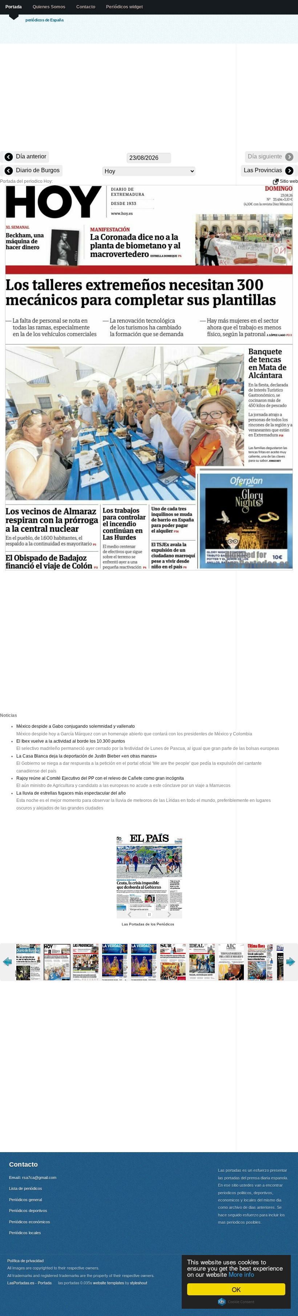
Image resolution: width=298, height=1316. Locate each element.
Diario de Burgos (37, 170)
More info (241, 1274)
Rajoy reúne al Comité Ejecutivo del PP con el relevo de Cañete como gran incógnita (100, 778)
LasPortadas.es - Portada (29, 1282)
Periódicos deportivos (28, 1210)
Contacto (85, 6)
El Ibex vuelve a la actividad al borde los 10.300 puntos (70, 741)
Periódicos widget (124, 6)
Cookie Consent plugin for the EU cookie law (236, 1302)
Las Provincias (263, 170)
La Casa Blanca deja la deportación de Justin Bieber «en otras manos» (86, 756)
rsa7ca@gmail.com (39, 1177)
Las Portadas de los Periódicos (148, 924)
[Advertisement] (149, 98)
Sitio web (288, 181)
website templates (108, 1282)
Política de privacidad (25, 1260)
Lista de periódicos (25, 1188)
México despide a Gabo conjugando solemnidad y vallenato (75, 726)
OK (236, 1289)
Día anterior (30, 156)
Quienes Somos (49, 6)
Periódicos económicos (29, 1222)
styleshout (138, 1282)
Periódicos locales (25, 1233)
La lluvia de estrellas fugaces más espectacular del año (71, 793)
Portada (13, 6)
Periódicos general (25, 1200)
